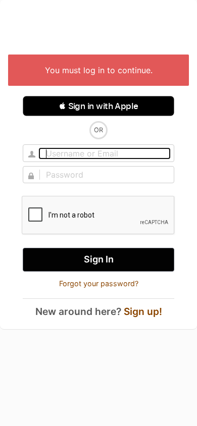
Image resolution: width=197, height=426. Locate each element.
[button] (98, 106)
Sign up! (143, 311)
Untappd (98, 28)
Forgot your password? (98, 283)
